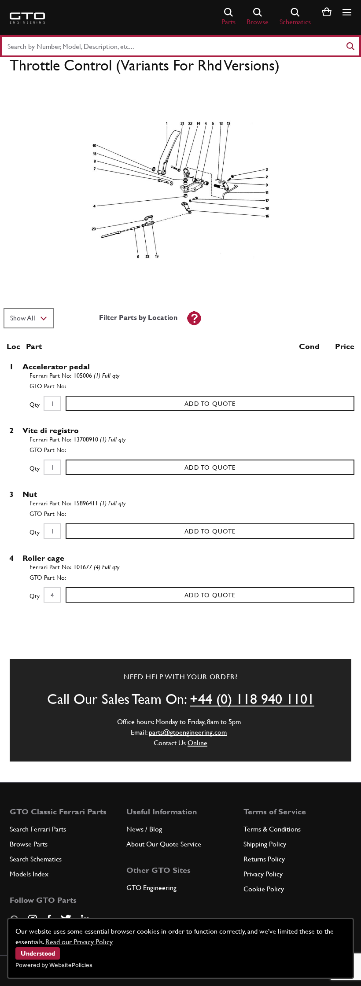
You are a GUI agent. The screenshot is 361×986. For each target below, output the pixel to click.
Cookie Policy (263, 889)
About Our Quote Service (163, 844)
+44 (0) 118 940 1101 (252, 699)
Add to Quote (210, 403)
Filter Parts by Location (138, 317)
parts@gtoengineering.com (188, 732)
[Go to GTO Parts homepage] (27, 18)
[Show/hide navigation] (347, 12)
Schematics (295, 22)
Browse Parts (29, 844)
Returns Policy (264, 859)
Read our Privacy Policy (79, 942)
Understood (38, 953)
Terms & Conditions (272, 829)
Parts (228, 22)
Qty (34, 404)
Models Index (29, 874)
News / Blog (144, 829)
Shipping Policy (264, 844)
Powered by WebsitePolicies (53, 965)
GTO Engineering (151, 887)
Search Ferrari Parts (38, 829)
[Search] (350, 46)
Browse (258, 22)
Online (197, 743)
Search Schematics (36, 859)
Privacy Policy (263, 874)
